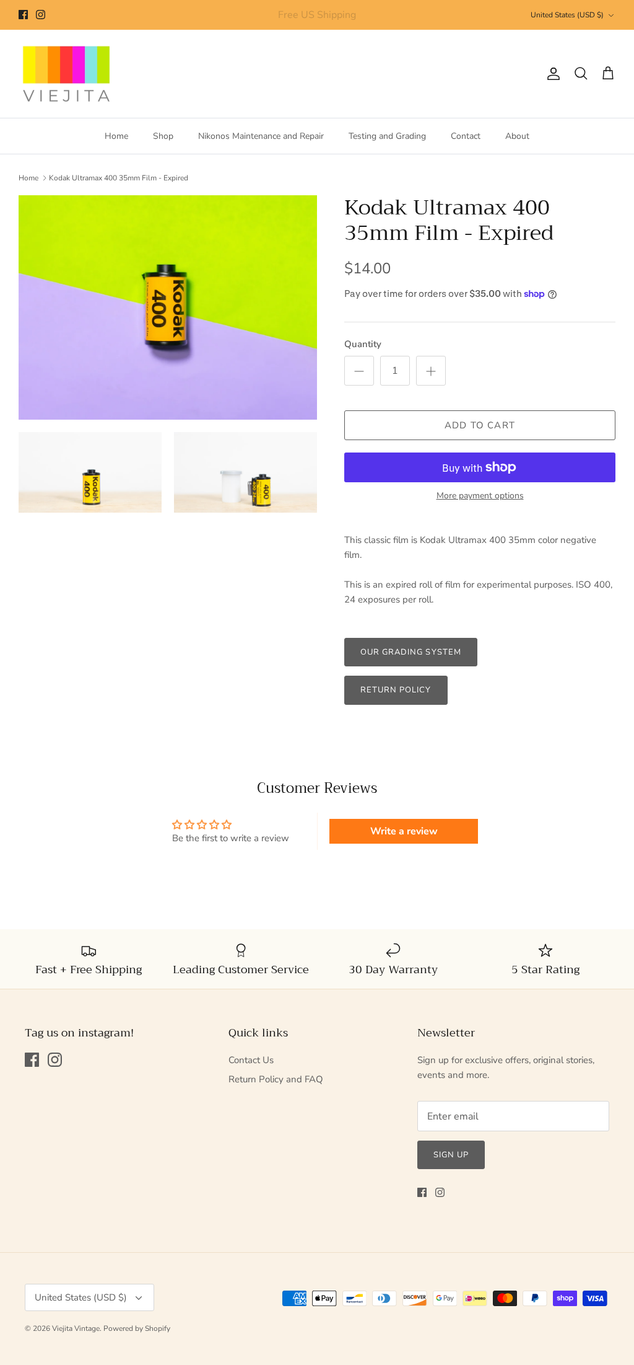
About (517, 136)
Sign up (451, 1154)
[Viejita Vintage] (67, 74)
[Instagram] (40, 14)
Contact (465, 136)
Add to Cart (480, 425)
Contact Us (251, 1060)
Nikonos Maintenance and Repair (261, 136)
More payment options (480, 496)
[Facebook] (23, 14)
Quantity (362, 344)
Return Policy (396, 690)
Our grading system (410, 652)
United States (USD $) (567, 15)
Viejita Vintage (76, 1328)
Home (116, 136)
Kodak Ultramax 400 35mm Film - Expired (118, 178)
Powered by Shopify (136, 1328)
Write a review (404, 831)
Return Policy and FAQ (275, 1079)
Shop (163, 136)
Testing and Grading (387, 136)
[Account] (551, 73)
